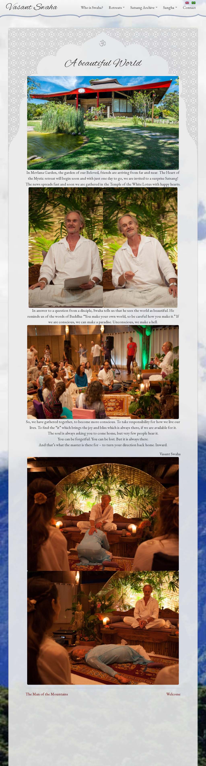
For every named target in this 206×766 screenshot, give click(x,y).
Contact (189, 7)
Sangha (168, 7)
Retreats (115, 7)
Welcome (173, 694)
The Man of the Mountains (47, 694)
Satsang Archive (142, 7)
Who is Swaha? (92, 7)
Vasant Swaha (31, 7)
